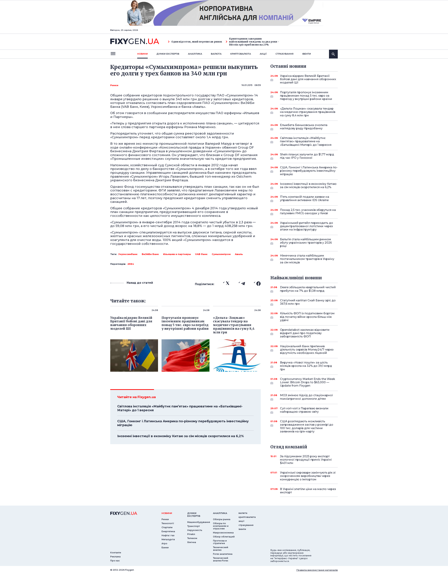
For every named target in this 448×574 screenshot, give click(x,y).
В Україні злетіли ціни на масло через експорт (308, 490)
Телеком (192, 538)
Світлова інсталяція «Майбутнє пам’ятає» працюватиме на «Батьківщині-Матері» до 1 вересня (180, 408)
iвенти (306, 53)
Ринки (114, 85)
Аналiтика (195, 53)
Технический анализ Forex (220, 559)
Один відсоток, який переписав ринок (196, 41)
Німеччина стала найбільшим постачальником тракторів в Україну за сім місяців (307, 259)
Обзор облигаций (224, 536)
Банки (165, 547)
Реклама (115, 556)
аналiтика (220, 513)
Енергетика (168, 531)
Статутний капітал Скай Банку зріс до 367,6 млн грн (308, 302)
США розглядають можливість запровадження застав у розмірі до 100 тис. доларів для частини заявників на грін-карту (306, 426)
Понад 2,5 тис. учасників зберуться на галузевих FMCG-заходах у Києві (308, 211)
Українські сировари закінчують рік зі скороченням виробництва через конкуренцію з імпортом (307, 476)
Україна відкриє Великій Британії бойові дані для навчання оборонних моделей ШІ (308, 79)
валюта (216, 53)
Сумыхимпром (221, 254)
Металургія (168, 539)
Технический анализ (220, 548)
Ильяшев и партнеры (177, 254)
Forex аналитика (222, 554)
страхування (284, 53)
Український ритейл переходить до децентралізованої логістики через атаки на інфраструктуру (306, 226)
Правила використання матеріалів (317, 570)
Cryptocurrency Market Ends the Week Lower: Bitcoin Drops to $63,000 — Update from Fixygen (307, 382)
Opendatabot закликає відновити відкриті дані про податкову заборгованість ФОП (305, 333)
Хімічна (191, 542)
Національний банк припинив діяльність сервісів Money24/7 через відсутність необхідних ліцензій (307, 350)
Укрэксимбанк (128, 254)
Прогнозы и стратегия (220, 542)
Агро (164, 543)
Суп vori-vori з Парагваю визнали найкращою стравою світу (304, 410)
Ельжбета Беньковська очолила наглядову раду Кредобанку (303, 126)
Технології (168, 523)
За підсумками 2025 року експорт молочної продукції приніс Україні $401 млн (306, 460)
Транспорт (193, 526)
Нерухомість (194, 530)
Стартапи (167, 527)
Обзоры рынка (221, 519)
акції (263, 53)
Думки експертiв (167, 53)
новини (142, 53)
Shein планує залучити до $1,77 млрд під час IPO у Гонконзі (307, 156)
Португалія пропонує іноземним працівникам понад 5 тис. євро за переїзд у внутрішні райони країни (306, 96)
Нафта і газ (168, 535)
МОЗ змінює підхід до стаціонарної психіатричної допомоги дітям (306, 397)
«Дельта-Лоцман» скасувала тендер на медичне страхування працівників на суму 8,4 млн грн (307, 112)
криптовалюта (240, 53)
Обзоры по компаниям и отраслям (221, 526)
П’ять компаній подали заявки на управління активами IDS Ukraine (304, 198)
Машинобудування (198, 522)
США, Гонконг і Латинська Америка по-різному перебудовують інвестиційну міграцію (183, 423)
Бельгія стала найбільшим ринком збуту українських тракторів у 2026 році (306, 243)
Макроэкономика (223, 532)
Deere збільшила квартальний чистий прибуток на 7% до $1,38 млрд (308, 289)
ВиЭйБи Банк (150, 254)
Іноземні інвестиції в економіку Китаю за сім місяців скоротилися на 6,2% (180, 436)
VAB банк (201, 254)
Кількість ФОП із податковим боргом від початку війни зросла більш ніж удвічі (307, 317)
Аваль (239, 254)
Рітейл (191, 534)
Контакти (115, 552)
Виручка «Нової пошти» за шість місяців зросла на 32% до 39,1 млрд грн (306, 366)
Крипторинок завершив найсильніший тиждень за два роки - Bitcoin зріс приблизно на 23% (254, 41)
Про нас (115, 560)
